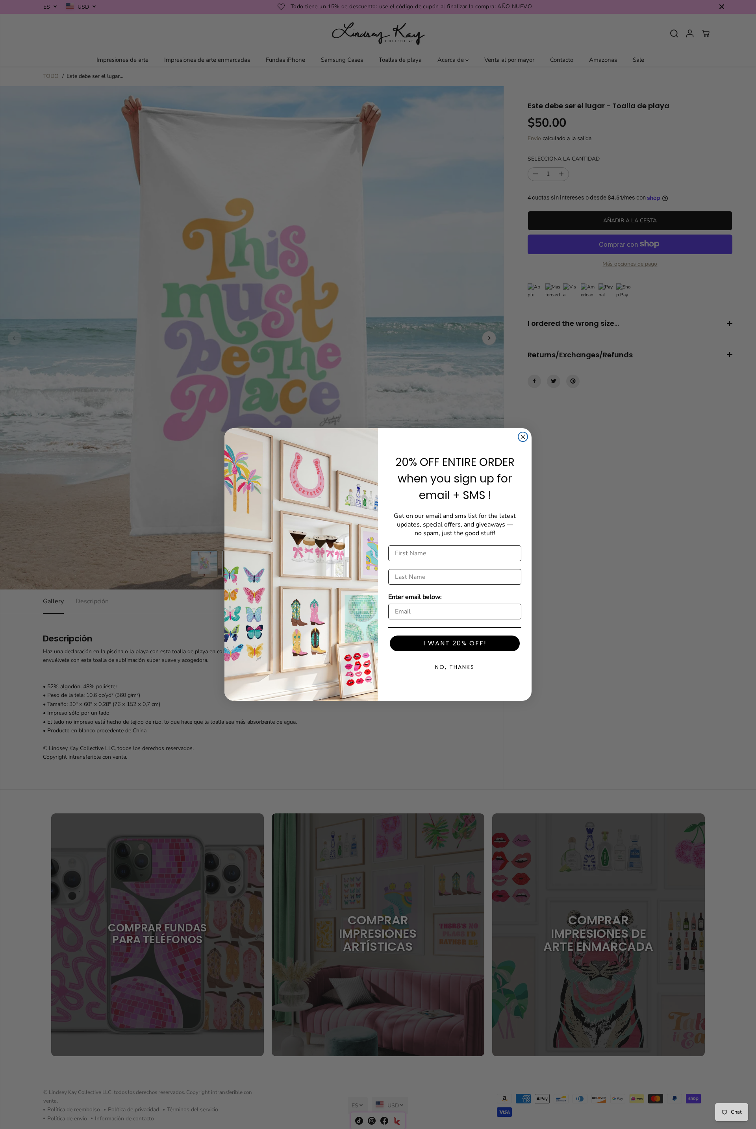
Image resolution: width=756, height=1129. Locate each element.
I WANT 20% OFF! (455, 643)
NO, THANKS (454, 667)
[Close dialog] (523, 437)
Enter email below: (415, 597)
